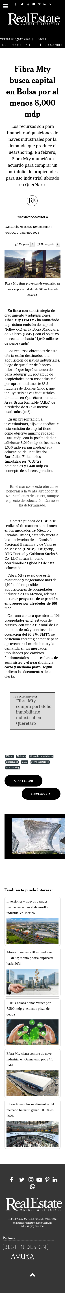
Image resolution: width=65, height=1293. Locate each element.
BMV (24, 762)
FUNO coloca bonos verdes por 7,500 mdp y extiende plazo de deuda (28, 1008)
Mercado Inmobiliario (41, 756)
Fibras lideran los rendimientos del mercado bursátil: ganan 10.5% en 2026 (30, 1110)
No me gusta (47, 244)
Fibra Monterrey (40, 762)
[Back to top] (32, 1275)
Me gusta (24, 244)
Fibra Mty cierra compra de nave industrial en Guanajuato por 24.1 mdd (29, 1059)
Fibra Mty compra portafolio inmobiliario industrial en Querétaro (34, 712)
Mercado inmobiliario (35, 227)
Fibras (9, 756)
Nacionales (12, 762)
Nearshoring (13, 768)
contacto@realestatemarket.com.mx (32, 1223)
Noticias (21, 756)
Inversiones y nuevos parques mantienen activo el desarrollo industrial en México (27, 907)
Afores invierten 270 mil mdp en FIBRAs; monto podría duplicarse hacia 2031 (29, 957)
